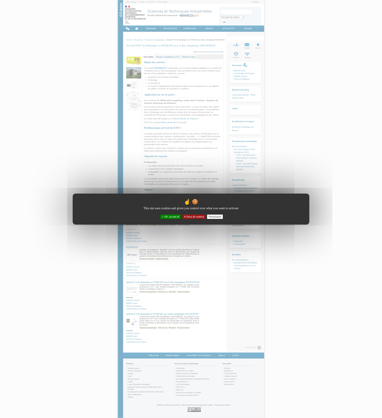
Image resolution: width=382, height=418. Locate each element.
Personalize (215, 216)
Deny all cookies (195, 216)
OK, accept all (171, 216)
